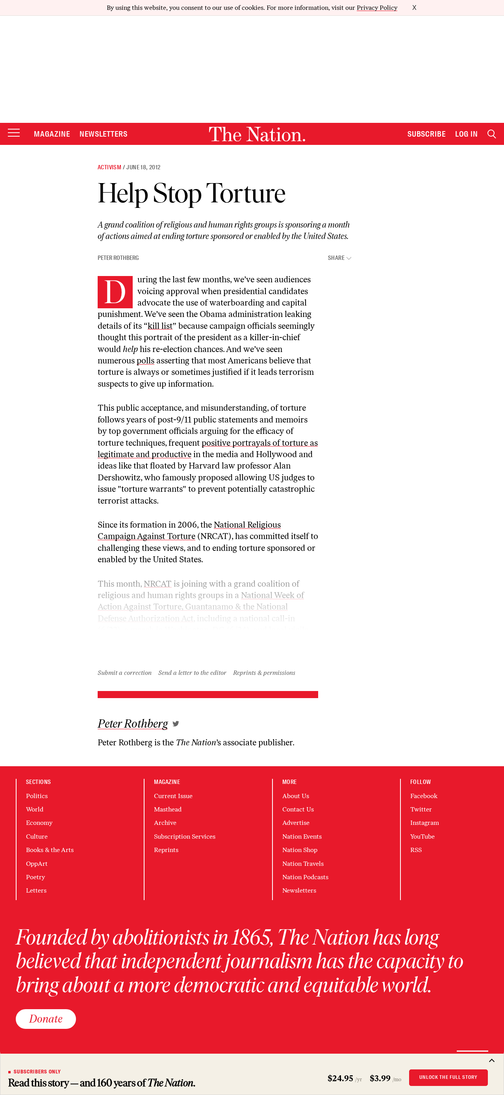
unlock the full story (448, 1077)
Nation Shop (299, 850)
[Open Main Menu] (14, 133)
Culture (37, 836)
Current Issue (173, 796)
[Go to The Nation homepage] (257, 134)
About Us (295, 796)
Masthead (168, 809)
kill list (160, 326)
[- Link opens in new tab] (175, 723)
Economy (39, 822)
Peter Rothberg (118, 258)
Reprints (166, 850)
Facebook (423, 796)
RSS (416, 850)
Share (336, 258)
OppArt (37, 863)
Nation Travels (303, 863)
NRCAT (158, 584)
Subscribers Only (37, 1072)
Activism (109, 167)
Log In (466, 134)
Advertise (295, 822)
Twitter (421, 809)
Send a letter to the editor (192, 672)
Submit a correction (125, 672)
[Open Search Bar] (491, 134)
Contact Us (298, 809)
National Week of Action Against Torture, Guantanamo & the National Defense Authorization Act (201, 606)
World (34, 809)
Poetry (35, 877)
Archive (165, 822)
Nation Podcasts (305, 877)
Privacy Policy (377, 7)
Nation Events (302, 836)
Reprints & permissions (264, 672)
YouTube (422, 836)
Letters (36, 890)
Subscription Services (184, 836)
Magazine (52, 134)
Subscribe (427, 134)
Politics (37, 796)
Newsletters (104, 134)
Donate (46, 1018)
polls (145, 360)
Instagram (424, 822)
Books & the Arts (50, 850)
